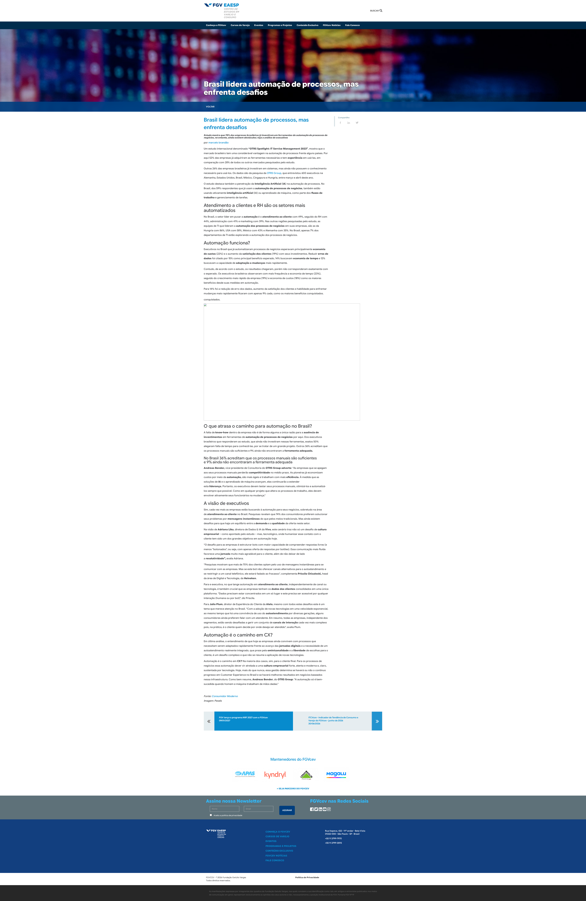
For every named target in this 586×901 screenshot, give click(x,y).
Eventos (258, 25)
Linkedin (320, 809)
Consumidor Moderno (225, 696)
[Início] (293, 10)
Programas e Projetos (280, 25)
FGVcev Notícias (332, 25)
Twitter (316, 809)
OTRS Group (274, 173)
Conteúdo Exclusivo (307, 25)
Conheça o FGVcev (278, 831)
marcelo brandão (218, 142)
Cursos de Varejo (240, 25)
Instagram (329, 809)
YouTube (324, 809)
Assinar (287, 810)
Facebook (312, 809)
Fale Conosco (352, 25)
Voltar (210, 106)
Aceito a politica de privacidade (228, 815)
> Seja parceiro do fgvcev (293, 788)
